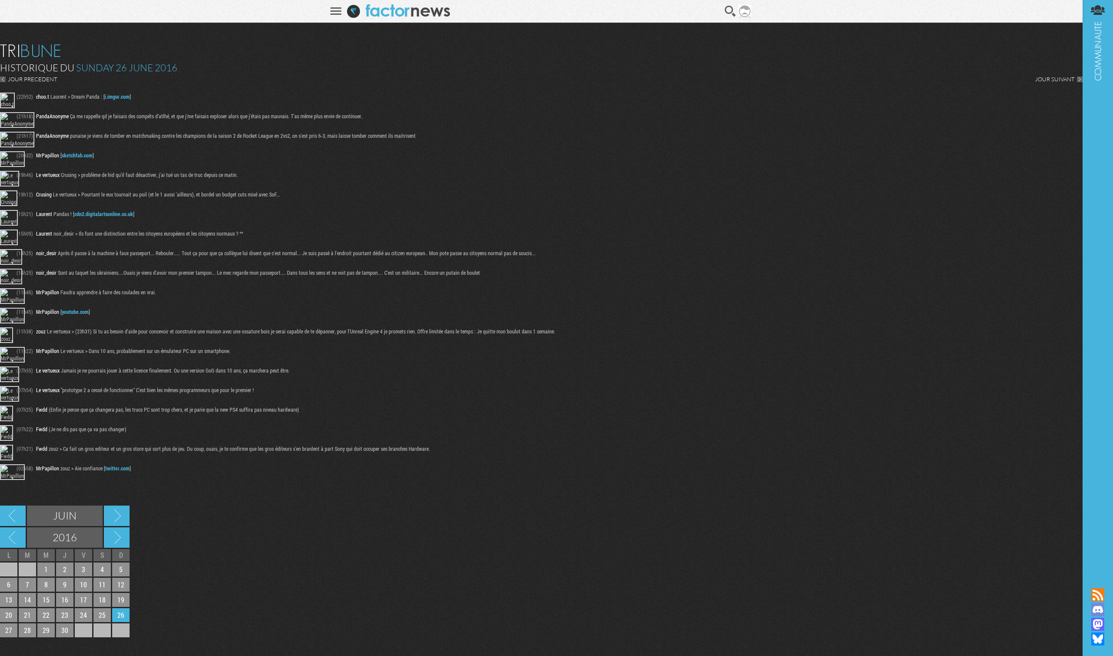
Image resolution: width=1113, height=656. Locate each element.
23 (64, 614)
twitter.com (117, 468)
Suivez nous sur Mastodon (1097, 624)
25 (102, 614)
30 (64, 630)
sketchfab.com (77, 155)
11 (102, 584)
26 (120, 614)
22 (46, 614)
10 (83, 584)
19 (120, 599)
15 (46, 599)
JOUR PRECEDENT (32, 79)
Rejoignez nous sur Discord (1097, 609)
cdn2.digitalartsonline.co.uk (103, 213)
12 (120, 584)
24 (83, 614)
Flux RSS (1097, 594)
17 (83, 599)
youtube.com (75, 311)
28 (27, 630)
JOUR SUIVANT (1055, 79)
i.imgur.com (117, 96)
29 (46, 630)
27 (8, 630)
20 (8, 614)
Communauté (1098, 285)
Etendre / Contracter (1097, 579)
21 (27, 614)
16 (64, 599)
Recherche (730, 11)
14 (27, 599)
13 (8, 599)
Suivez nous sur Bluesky (1097, 639)
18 (102, 599)
